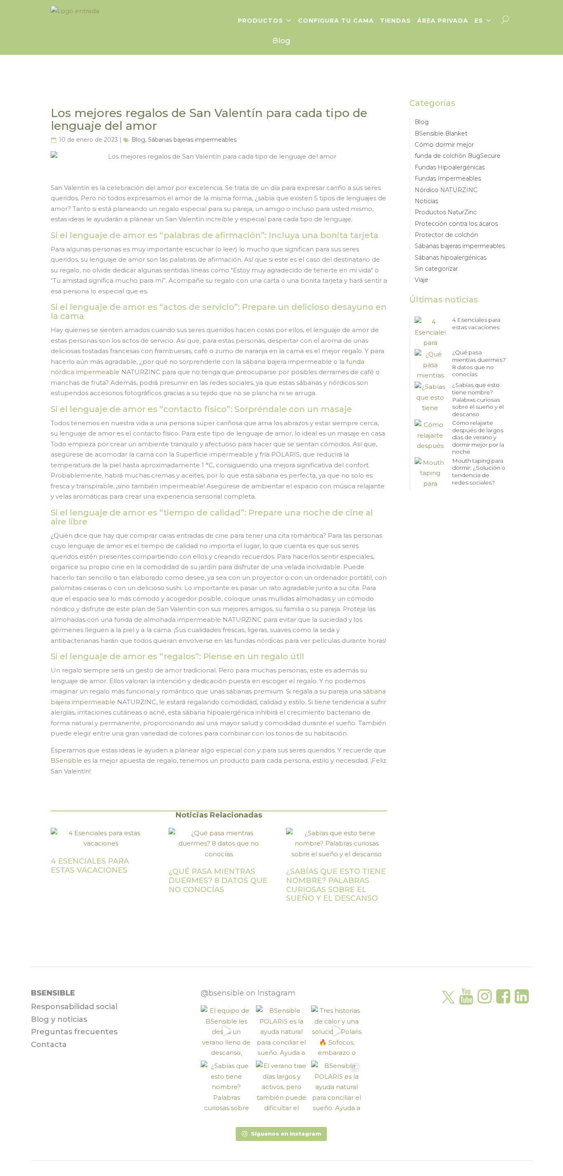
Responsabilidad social (74, 1006)
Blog (138, 139)
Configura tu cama (336, 20)
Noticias (426, 201)
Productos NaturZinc (445, 212)
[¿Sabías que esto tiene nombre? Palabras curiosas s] (226, 1086)
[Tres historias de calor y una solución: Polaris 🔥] (336, 1031)
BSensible (66, 760)
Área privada (442, 20)
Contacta (49, 1044)
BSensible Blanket (441, 133)
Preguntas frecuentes (74, 1031)
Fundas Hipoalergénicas (450, 167)
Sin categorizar (436, 268)
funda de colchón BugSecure (457, 155)
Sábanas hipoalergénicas (450, 257)
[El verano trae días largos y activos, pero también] (281, 1086)
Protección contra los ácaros (456, 223)
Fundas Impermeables (448, 178)
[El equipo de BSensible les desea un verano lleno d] (226, 1031)
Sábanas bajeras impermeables (192, 139)
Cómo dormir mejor (444, 144)
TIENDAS (395, 20)
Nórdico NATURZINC (446, 190)
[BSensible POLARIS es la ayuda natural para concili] (281, 1031)
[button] (281, 1134)
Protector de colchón (446, 235)
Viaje (421, 279)
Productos (260, 20)
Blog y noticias (59, 1019)
